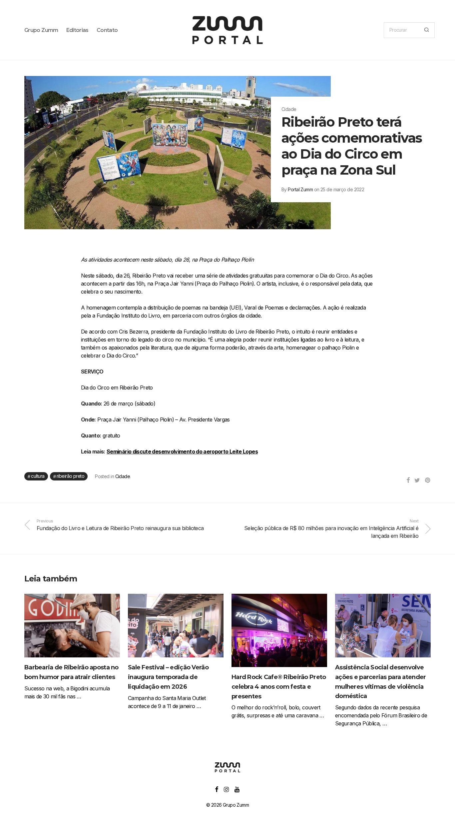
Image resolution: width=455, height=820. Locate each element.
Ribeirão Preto (70, 476)
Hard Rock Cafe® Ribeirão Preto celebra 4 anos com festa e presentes (278, 686)
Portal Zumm (300, 189)
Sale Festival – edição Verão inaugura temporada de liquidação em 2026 (168, 677)
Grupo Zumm (41, 30)
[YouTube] (237, 789)
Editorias (77, 30)
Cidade (122, 476)
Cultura (37, 476)
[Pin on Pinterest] (428, 480)
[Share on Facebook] (407, 480)
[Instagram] (226, 789)
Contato (107, 30)
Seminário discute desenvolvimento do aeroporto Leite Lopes (182, 451)
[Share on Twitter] (417, 480)
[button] (426, 30)
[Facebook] (216, 789)
